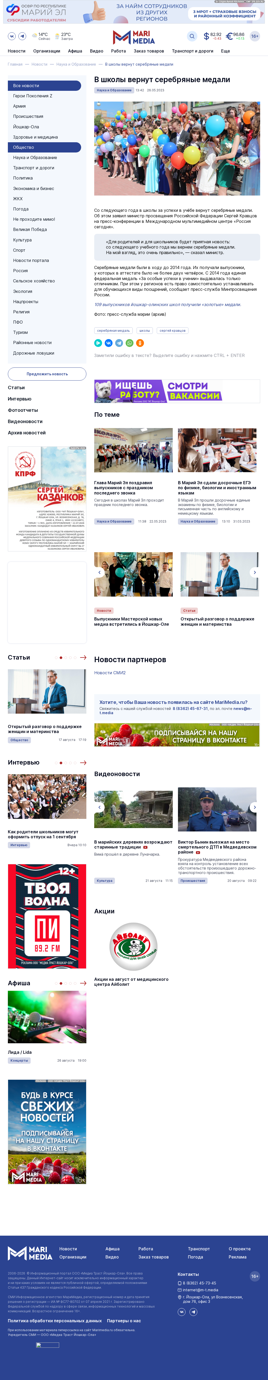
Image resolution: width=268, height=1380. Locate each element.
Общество (23, 147)
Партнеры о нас (124, 1320)
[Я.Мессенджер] (98, 343)
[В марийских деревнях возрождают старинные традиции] (133, 809)
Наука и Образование (35, 157)
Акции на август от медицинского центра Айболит (131, 982)
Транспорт (199, 1248)
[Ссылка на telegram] (22, 36)
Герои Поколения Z (32, 95)
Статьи (16, 387)
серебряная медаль (113, 331)
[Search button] (192, 36)
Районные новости (32, 342)
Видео (96, 51)
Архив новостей (27, 432)
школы (144, 331)
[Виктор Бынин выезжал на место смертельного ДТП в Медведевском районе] (217, 809)
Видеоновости (25, 421)
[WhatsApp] (129, 343)
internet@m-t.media (200, 1290)
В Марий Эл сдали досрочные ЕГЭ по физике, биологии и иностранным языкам (217, 487)
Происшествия (28, 116)
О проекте (240, 1248)
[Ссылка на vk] (12, 36)
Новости (16, 51)
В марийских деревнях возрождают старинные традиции (133, 845)
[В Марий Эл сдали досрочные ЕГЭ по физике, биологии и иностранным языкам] (217, 450)
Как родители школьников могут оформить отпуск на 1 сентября (43, 834)
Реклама (238, 1257)
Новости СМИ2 (110, 672)
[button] (83, 657)
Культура (22, 240)
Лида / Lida (20, 1052)
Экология (22, 291)
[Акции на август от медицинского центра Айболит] (133, 946)
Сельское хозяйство (34, 280)
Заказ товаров (153, 1257)
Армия (19, 106)
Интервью (19, 399)
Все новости (26, 85)
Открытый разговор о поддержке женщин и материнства (45, 729)
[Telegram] (119, 343)
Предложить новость (47, 374)
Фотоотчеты (23, 410)
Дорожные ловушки (33, 353)
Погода (21, 209)
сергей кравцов (173, 331)
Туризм (20, 332)
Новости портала (31, 260)
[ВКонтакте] (109, 343)
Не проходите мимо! (34, 219)
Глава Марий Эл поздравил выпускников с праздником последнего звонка (123, 487)
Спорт (19, 250)
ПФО (18, 322)
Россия (20, 270)
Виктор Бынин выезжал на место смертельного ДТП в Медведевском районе (217, 847)
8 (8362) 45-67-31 (190, 708)
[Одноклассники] (140, 343)
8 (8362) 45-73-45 (199, 1283)
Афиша (19, 983)
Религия (21, 311)
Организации (72, 1257)
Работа (118, 51)
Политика (23, 178)
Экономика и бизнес (33, 188)
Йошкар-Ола (26, 126)
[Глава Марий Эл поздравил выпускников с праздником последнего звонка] (133, 450)
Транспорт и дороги (33, 167)
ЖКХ (18, 198)
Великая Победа (30, 229)
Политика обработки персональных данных (55, 1320)
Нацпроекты (25, 301)
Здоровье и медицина (35, 137)
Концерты (19, 1060)
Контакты (188, 1274)
